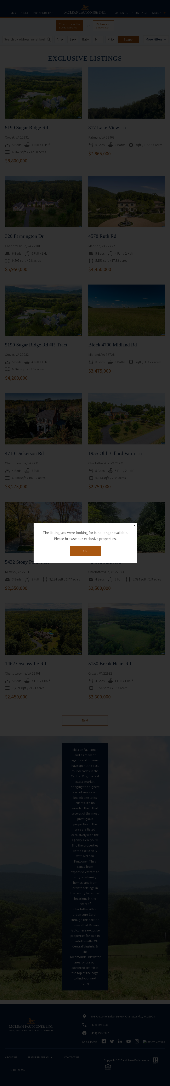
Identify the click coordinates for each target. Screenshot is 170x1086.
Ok (85, 551)
